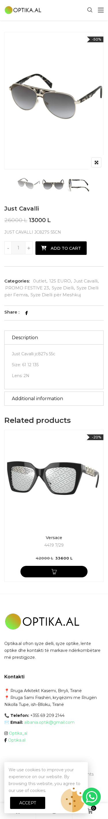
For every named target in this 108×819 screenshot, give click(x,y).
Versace (54, 537)
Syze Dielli (63, 288)
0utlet (39, 281)
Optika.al (16, 740)
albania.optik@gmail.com (49, 722)
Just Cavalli (86, 281)
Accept (27, 802)
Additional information (37, 398)
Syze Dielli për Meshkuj (56, 294)
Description (25, 337)
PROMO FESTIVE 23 (27, 288)
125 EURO (60, 281)
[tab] (54, 337)
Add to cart (66, 248)
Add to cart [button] (54, 571)
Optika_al (18, 733)
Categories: (17, 281)
